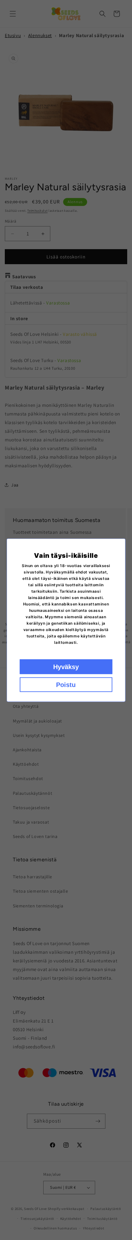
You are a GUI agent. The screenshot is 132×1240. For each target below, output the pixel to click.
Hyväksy (66, 666)
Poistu (66, 684)
